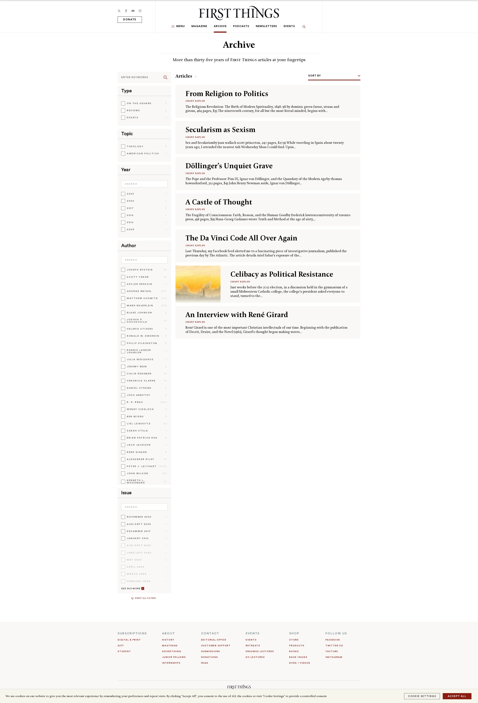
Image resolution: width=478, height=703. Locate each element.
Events (289, 26)
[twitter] (119, 10)
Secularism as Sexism (220, 129)
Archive (220, 26)
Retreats (253, 645)
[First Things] (239, 13)
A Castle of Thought (218, 201)
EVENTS (253, 633)
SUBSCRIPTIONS (132, 633)
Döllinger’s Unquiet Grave (229, 165)
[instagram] (140, 10)
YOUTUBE (331, 651)
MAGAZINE (199, 26)
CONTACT (210, 633)
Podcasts (241, 26)
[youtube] (132, 10)
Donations (209, 657)
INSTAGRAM (333, 657)
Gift (121, 645)
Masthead (170, 645)
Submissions (210, 651)
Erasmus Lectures (260, 651)
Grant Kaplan (195, 100)
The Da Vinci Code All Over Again (241, 237)
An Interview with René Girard (236, 314)
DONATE (129, 19)
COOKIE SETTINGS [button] (422, 696)
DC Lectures (255, 657)
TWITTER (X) (334, 645)
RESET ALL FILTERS (145, 598)
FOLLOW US (336, 633)
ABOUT (168, 633)
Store (294, 640)
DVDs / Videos (299, 663)
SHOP (294, 633)
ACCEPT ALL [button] (457, 696)
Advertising (171, 651)
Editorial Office (213, 640)
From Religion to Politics (226, 93)
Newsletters (266, 26)
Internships (171, 663)
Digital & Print (129, 640)
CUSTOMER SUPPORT (216, 645)
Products (297, 645)
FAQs (204, 663)
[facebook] (126, 10)
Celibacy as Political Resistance (281, 274)
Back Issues (298, 657)
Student (124, 651)
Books (294, 651)
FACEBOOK (332, 640)
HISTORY (168, 640)
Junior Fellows (174, 657)
